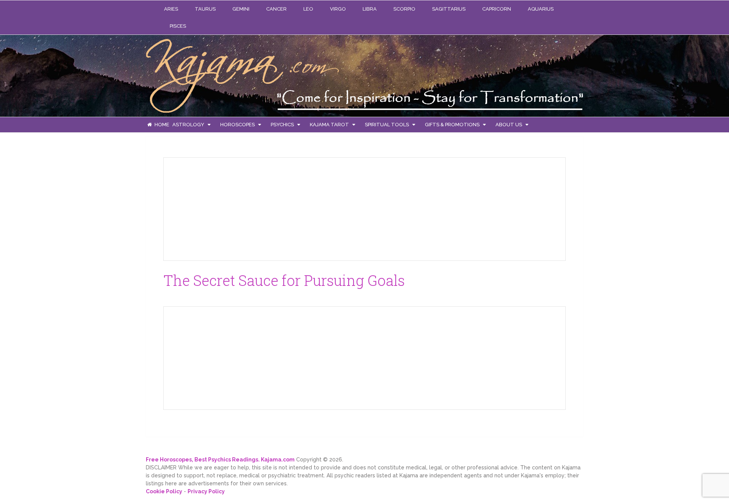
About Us (508, 124)
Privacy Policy (206, 491)
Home (161, 124)
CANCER (276, 9)
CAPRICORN (496, 9)
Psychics (282, 124)
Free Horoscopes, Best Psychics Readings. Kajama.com (220, 460)
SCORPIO (404, 9)
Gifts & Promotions (452, 124)
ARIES (171, 9)
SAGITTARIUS (448, 9)
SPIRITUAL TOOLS (387, 124)
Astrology (188, 124)
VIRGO (338, 9)
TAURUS (205, 9)
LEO (308, 9)
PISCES (178, 26)
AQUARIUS (541, 9)
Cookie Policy (164, 491)
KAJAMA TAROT (329, 124)
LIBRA (370, 9)
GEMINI (240, 9)
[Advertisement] (226, 207)
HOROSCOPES (237, 124)
